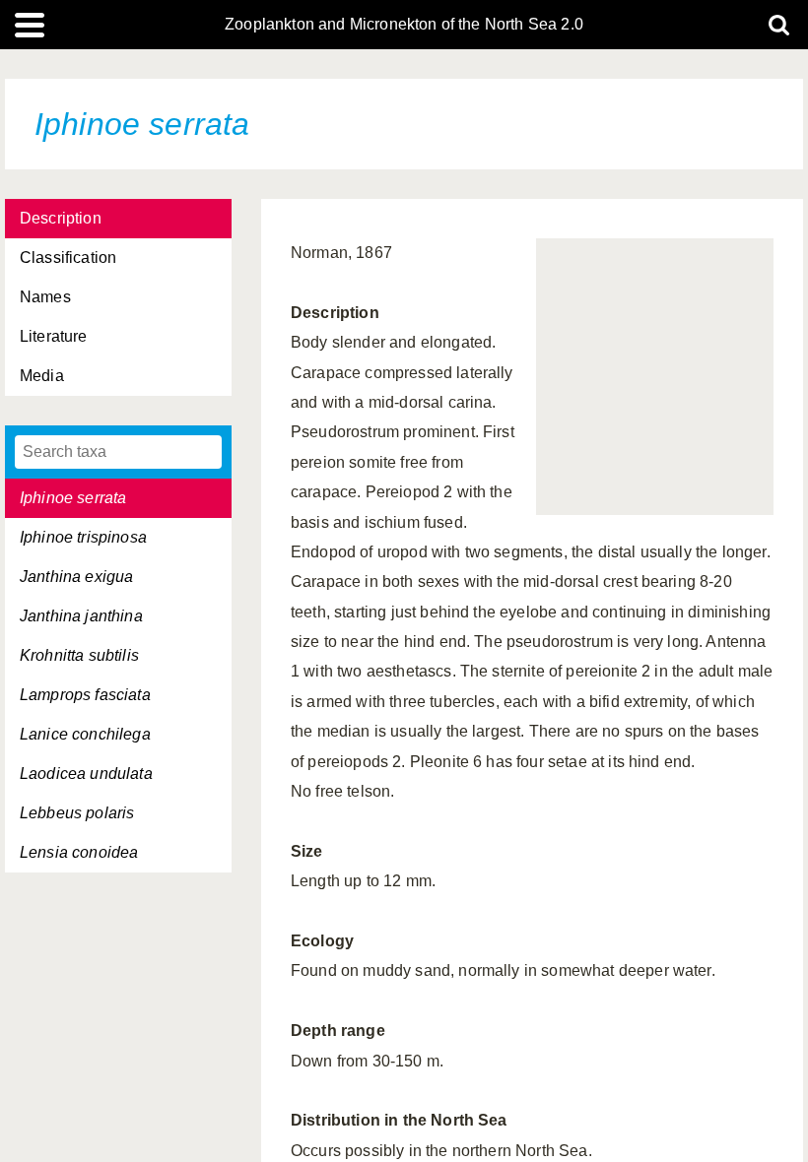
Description (60, 218)
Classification (68, 257)
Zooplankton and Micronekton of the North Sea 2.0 (404, 24)
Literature (54, 336)
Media (42, 375)
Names (45, 297)
